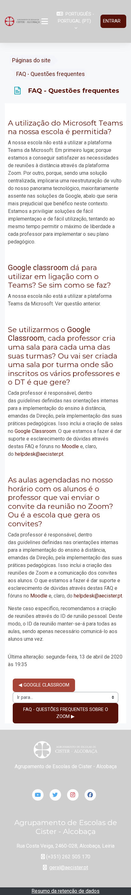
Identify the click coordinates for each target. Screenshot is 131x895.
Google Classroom (35, 431)
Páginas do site (31, 60)
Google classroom (38, 267)
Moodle (70, 446)
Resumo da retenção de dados (65, 891)
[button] (75, 21)
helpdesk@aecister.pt (39, 454)
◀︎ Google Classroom (43, 685)
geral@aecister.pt (68, 867)
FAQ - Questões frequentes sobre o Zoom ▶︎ (66, 713)
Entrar (112, 21)
